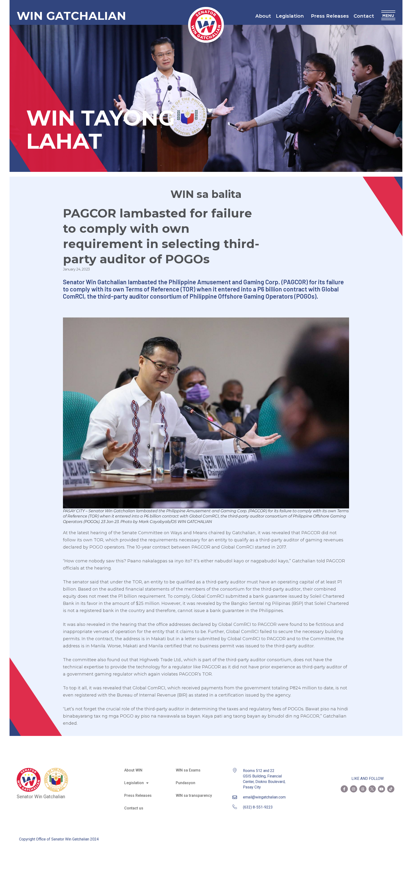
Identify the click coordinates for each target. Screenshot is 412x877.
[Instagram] (353, 788)
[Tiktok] (390, 788)
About (263, 16)
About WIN (133, 770)
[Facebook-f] (344, 788)
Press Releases (330, 16)
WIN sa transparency (194, 795)
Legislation (290, 16)
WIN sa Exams (188, 770)
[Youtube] (381, 788)
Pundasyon (185, 783)
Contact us (133, 808)
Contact (364, 16)
